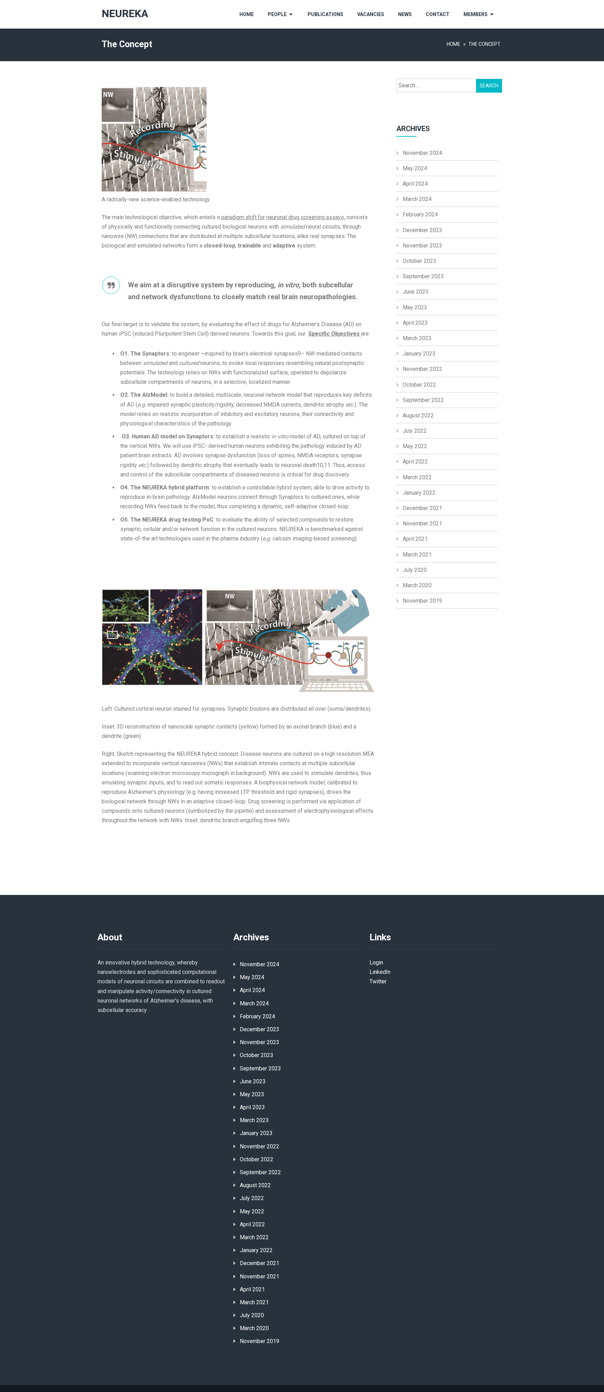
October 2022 (419, 384)
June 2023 (416, 291)
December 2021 (422, 508)
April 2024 (415, 183)
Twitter (378, 981)
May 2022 (415, 446)
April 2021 (415, 539)
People (277, 14)
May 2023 (415, 307)
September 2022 (423, 400)
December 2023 (422, 230)
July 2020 (415, 570)
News (405, 14)
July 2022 (415, 431)
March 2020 (417, 585)
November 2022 (422, 369)
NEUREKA (125, 14)
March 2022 (417, 477)
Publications (325, 14)
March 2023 (417, 338)
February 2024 (420, 214)
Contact (438, 14)
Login (376, 962)
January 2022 (419, 492)
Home (246, 14)
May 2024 (415, 168)
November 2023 (422, 245)
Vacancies (370, 14)
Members (475, 14)
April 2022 (415, 461)
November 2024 (422, 153)
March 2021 (417, 554)
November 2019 (422, 600)
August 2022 (418, 415)
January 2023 (419, 353)
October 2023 (419, 261)
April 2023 (415, 323)
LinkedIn (379, 972)
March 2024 (417, 199)
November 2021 (422, 523)
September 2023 (423, 276)
